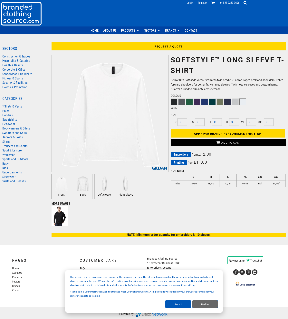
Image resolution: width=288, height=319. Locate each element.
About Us (17, 272)
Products (17, 277)
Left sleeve (104, 194)
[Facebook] (236, 272)
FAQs (82, 268)
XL (227, 122)
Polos (5, 111)
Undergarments (12, 172)
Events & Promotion (14, 87)
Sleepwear (8, 177)
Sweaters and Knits (14, 133)
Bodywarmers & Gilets (16, 128)
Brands (16, 286)
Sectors (16, 281)
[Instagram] (248, 272)
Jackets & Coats (12, 137)
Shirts (6, 142)
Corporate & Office (13, 69)
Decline (205, 304)
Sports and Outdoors (15, 159)
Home (15, 268)
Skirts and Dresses (14, 181)
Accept (178, 304)
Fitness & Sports (12, 78)
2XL (243, 122)
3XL (260, 122)
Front (61, 194)
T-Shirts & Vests (12, 106)
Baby (5, 164)
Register (202, 3)
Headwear (8, 124)
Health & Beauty (12, 65)
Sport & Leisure (12, 150)
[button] (213, 3)
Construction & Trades (16, 56)
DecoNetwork (152, 314)
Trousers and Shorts (14, 146)
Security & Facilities (14, 83)
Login (190, 3)
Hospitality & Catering (16, 61)
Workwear (8, 155)
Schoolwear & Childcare (17, 74)
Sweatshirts (9, 119)
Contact (16, 290)
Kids (5, 168)
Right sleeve (126, 194)
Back (83, 194)
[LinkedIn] (254, 272)
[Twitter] (242, 272)
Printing (179, 162)
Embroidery (181, 154)
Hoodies (7, 115)
